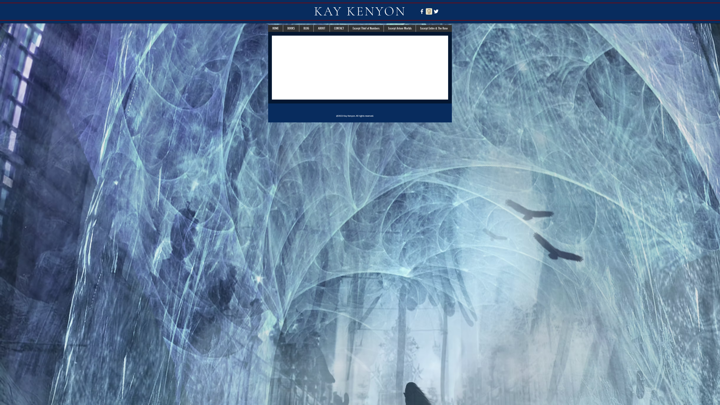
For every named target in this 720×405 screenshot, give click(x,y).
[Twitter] (436, 11)
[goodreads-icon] (429, 11)
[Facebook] (422, 11)
